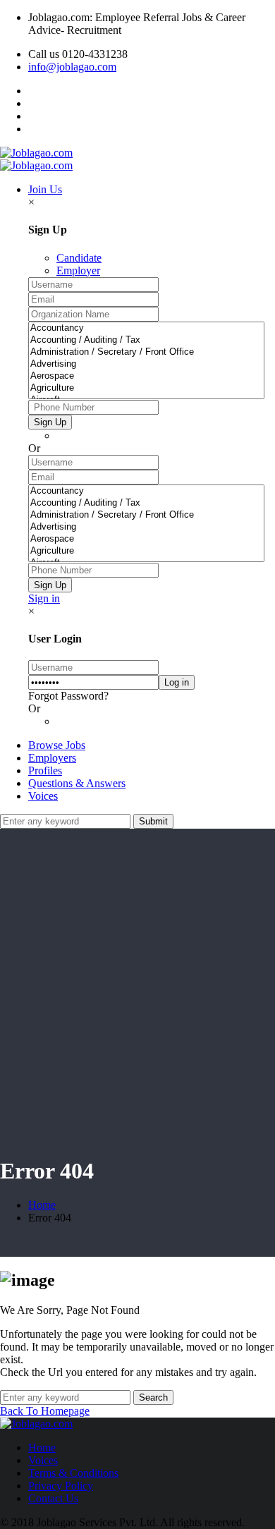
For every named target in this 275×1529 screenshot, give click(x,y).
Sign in (44, 598)
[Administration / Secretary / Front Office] (146, 352)
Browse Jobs (56, 745)
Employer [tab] (78, 270)
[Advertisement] (137, 1005)
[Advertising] (146, 364)
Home (42, 1205)
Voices (43, 796)
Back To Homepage (45, 1411)
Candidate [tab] (79, 258)
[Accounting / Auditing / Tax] (146, 340)
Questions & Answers (77, 783)
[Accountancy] (146, 328)
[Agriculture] (146, 388)
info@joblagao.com (72, 67)
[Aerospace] (146, 376)
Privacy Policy (60, 1486)
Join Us (45, 189)
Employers (52, 758)
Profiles (45, 770)
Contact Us (53, 1498)
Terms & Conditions (73, 1473)
